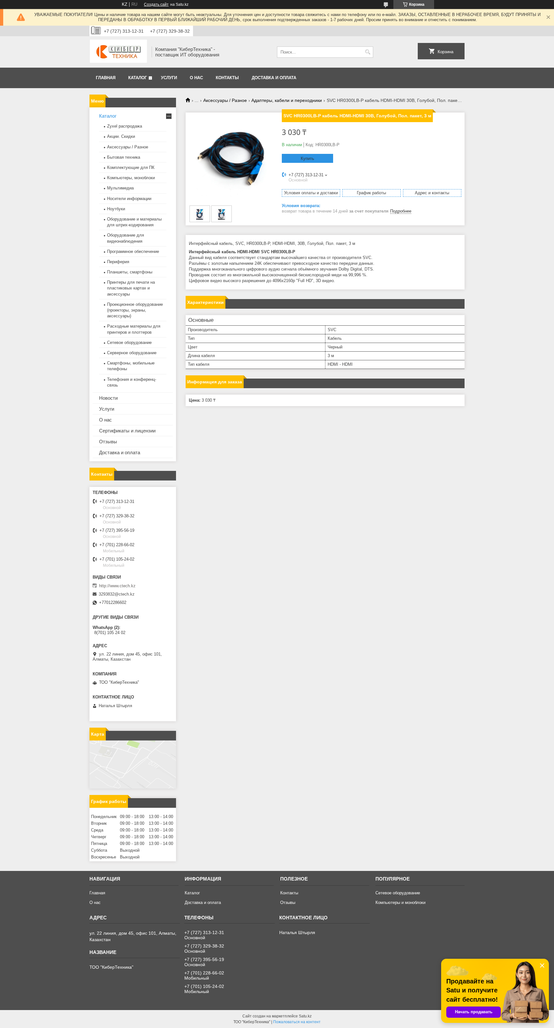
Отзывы (108, 441)
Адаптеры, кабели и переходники (286, 100)
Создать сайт (156, 4)
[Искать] (367, 52)
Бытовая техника (123, 157)
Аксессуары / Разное (225, 100)
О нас (196, 77)
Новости (108, 398)
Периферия (118, 261)
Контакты (227, 77)
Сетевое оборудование (129, 342)
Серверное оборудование (131, 352)
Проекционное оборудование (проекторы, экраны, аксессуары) (135, 310)
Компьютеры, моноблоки (131, 177)
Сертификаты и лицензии (127, 430)
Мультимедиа (120, 188)
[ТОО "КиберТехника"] (118, 51)
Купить (307, 158)
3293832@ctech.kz (117, 594)
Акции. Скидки (121, 136)
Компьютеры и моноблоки (400, 902)
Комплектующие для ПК (131, 167)
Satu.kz (305, 1016)
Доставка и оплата (274, 77)
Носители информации (129, 198)
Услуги (169, 77)
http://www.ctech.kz (117, 585)
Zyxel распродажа (124, 126)
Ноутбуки (116, 208)
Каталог (137, 77)
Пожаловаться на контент (297, 1022)
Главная (105, 77)
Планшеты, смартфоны (129, 272)
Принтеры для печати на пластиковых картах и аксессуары (131, 288)
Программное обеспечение (133, 251)
